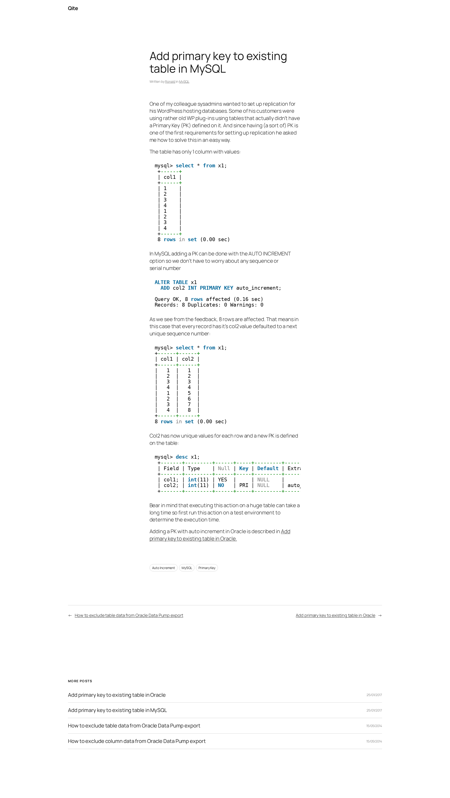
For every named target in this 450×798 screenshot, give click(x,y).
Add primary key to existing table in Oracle (335, 615)
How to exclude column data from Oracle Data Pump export (137, 741)
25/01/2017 (374, 695)
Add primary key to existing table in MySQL (117, 710)
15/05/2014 (374, 725)
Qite (73, 8)
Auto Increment (163, 568)
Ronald (170, 81)
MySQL (184, 81)
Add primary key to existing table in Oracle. (220, 535)
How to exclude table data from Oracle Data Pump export (129, 615)
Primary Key (207, 568)
